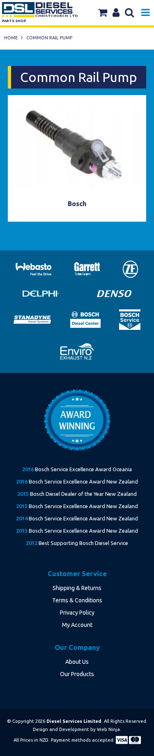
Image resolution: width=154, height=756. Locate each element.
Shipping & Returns (77, 588)
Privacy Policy (77, 612)
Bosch (77, 203)
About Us (77, 661)
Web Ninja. (109, 729)
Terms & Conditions (77, 600)
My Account (77, 625)
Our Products (77, 674)
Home (11, 37)
